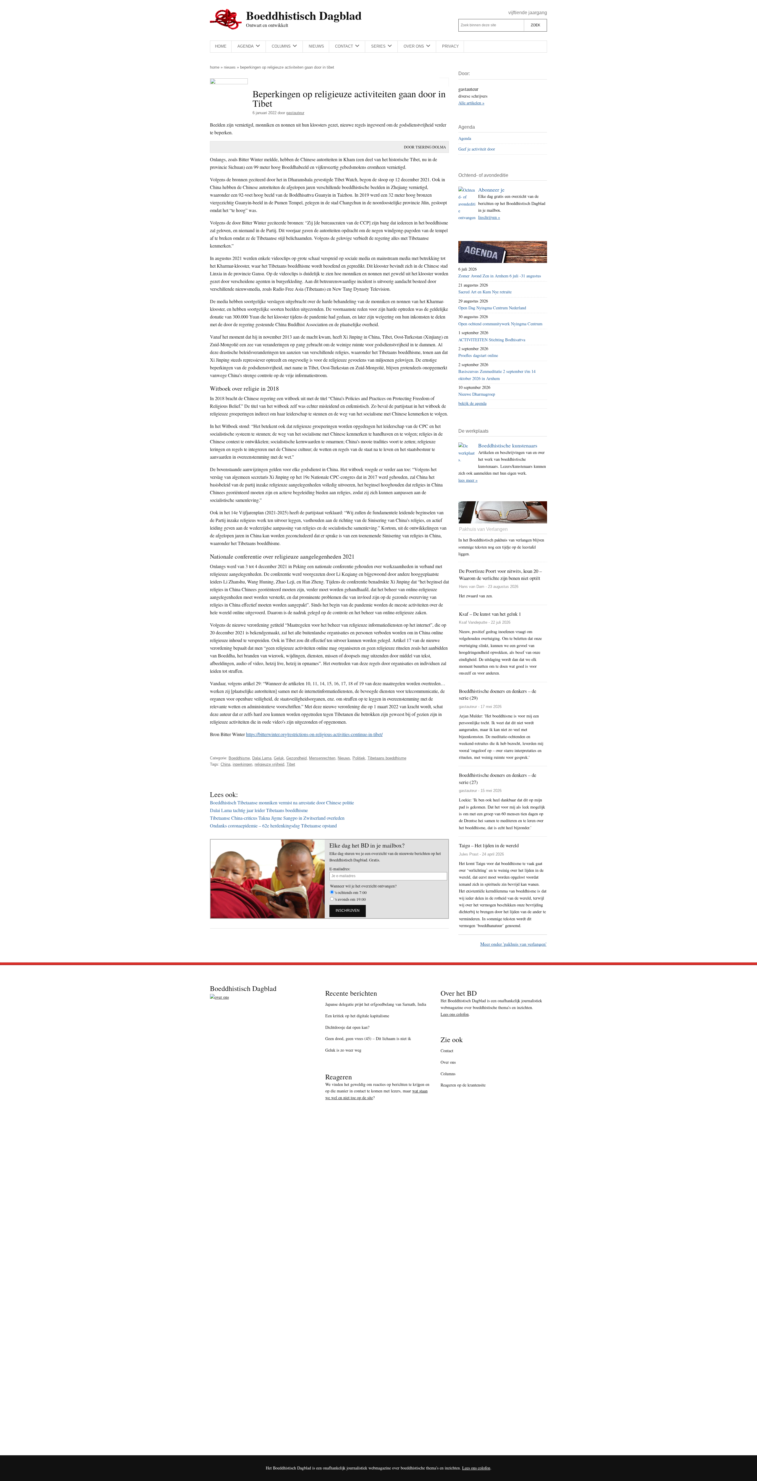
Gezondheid (296, 758)
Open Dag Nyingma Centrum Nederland (492, 308)
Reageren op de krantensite (463, 1085)
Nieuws (230, 67)
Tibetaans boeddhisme (387, 758)
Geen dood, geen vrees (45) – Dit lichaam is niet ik (368, 1038)
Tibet (291, 764)
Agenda (464, 138)
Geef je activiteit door (476, 149)
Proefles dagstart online (478, 355)
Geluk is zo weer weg (343, 1050)
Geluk (279, 758)
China (225, 764)
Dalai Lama (261, 758)
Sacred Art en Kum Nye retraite (485, 292)
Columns (448, 1073)
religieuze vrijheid (269, 764)
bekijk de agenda (472, 403)
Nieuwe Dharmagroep (476, 394)
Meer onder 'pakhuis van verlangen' (513, 944)
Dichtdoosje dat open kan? (347, 1027)
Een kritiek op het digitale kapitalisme (357, 1015)
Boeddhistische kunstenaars (507, 445)
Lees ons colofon (455, 1014)
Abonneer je (491, 189)
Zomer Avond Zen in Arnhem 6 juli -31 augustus (499, 276)
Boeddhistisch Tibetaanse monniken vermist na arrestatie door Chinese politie (282, 802)
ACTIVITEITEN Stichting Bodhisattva (491, 339)
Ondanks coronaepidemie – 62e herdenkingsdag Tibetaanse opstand (273, 825)
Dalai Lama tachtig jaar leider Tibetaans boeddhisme (259, 810)
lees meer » (468, 480)
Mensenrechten (322, 758)
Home (214, 67)
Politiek (358, 758)
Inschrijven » (489, 217)
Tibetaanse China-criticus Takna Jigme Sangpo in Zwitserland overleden (277, 818)
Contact (447, 1050)
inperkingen (242, 764)
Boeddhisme (239, 758)
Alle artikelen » (471, 103)
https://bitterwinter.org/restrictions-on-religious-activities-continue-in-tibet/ (314, 734)
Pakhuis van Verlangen (483, 529)
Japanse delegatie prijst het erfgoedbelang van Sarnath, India (375, 1004)
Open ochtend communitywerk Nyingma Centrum (500, 323)
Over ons (448, 1062)
